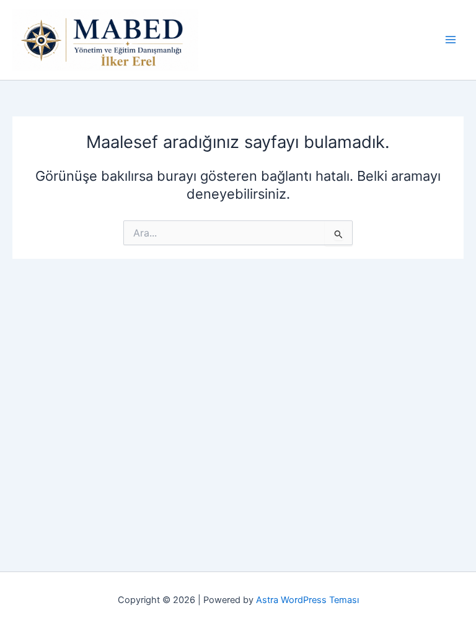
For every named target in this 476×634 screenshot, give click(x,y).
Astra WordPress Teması (307, 600)
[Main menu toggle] (451, 40)
